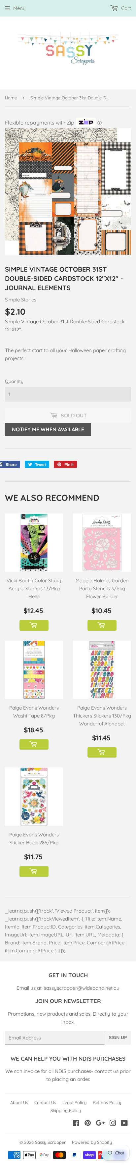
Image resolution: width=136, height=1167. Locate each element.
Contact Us (45, 1102)
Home (11, 97)
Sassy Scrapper (50, 1142)
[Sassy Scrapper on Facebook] (76, 1124)
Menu (19, 8)
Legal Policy (74, 1102)
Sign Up (118, 1037)
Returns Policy (107, 1102)
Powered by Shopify (92, 1142)
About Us (19, 1102)
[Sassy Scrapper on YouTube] (124, 1124)
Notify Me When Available (48, 429)
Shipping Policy (66, 1110)
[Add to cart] (34, 625)
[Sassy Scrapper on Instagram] (113, 1124)
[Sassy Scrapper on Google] (100, 1124)
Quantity (14, 381)
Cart (125, 8)
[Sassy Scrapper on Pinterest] (87, 1124)
